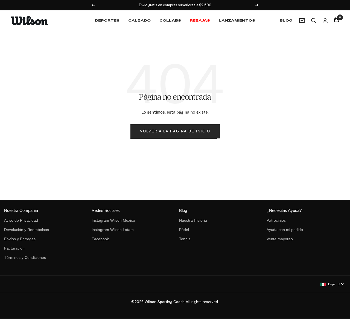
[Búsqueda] (313, 20)
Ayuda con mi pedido (285, 229)
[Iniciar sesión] (325, 20)
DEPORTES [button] (107, 20)
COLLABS (170, 20)
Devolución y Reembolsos (26, 229)
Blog (286, 20)
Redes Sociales (106, 210)
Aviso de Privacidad (21, 220)
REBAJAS (200, 20)
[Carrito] (336, 20)
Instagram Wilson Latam (113, 229)
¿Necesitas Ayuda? (284, 210)
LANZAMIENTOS (237, 20)
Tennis (184, 239)
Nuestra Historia (193, 220)
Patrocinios (276, 220)
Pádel (184, 229)
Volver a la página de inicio (175, 131)
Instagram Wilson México (113, 220)
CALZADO (139, 20)
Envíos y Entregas (20, 239)
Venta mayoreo (280, 239)
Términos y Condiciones (25, 257)
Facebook (100, 239)
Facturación (14, 248)
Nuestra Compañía (21, 210)
